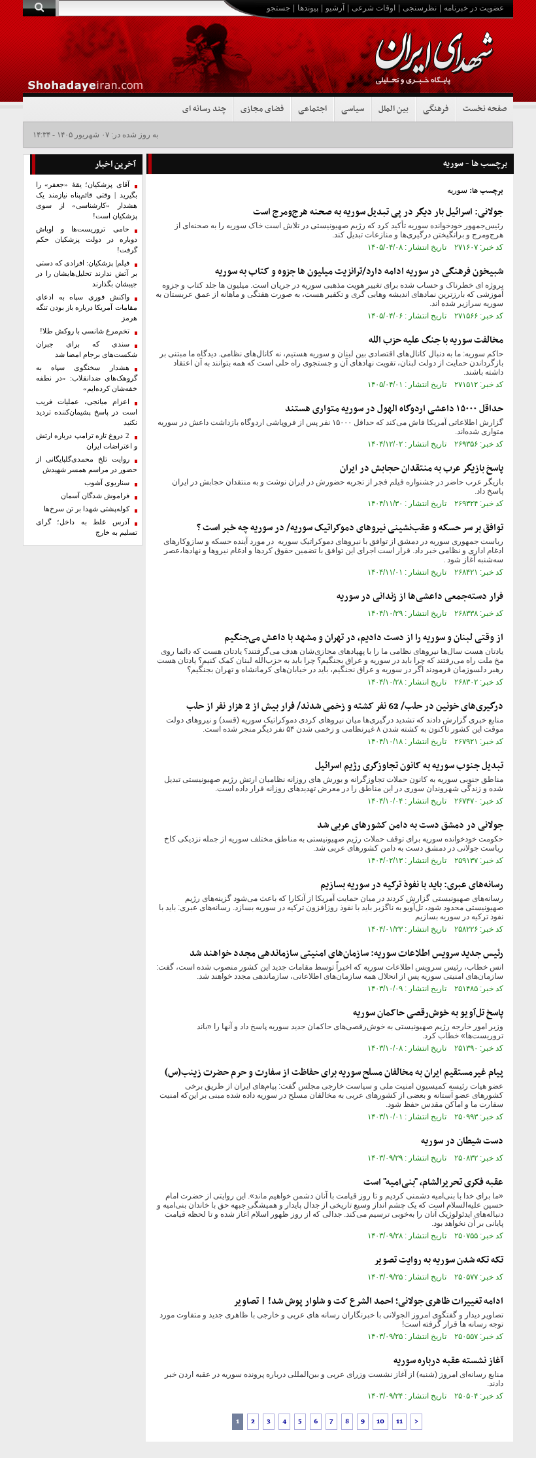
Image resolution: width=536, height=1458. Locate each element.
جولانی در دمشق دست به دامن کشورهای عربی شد (410, 825)
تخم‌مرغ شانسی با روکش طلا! (84, 331)
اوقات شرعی (373, 7)
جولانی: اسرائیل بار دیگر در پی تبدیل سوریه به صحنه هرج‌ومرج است (378, 212)
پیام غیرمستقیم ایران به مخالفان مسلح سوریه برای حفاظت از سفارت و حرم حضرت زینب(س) (334, 1072)
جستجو (278, 7)
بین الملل (393, 109)
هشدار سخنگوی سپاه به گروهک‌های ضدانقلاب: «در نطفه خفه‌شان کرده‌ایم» (86, 378)
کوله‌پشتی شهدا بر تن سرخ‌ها (86, 509)
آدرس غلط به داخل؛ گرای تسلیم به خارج (86, 527)
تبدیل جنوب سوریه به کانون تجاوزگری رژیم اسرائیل (409, 766)
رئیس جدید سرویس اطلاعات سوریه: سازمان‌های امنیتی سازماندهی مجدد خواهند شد (346, 953)
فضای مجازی (262, 109)
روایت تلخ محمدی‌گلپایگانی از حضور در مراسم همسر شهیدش (86, 464)
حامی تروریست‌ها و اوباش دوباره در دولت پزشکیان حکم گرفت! (86, 240)
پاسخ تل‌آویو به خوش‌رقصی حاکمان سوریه (428, 1013)
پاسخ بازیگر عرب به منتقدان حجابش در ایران (421, 468)
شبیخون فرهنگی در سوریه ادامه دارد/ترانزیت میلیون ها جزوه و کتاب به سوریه (359, 271)
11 (399, 1422)
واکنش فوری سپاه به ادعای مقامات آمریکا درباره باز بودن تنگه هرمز (86, 308)
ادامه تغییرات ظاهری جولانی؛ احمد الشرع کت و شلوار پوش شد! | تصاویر (368, 1301)
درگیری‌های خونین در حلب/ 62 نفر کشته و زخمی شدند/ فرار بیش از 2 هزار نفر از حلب (344, 706)
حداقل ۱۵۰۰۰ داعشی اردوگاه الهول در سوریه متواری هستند (394, 409)
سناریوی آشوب (106, 482)
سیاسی (352, 109)
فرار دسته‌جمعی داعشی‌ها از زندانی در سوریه (420, 596)
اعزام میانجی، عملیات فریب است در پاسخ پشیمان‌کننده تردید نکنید (86, 412)
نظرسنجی (420, 7)
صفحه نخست (485, 109)
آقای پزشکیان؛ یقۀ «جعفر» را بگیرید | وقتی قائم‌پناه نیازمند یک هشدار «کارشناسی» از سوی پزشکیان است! (86, 200)
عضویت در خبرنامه (474, 7)
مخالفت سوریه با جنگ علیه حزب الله (436, 340)
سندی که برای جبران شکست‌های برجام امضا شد (86, 349)
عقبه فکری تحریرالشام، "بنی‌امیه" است (433, 1182)
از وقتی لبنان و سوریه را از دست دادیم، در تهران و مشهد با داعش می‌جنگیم (363, 638)
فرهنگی (435, 109)
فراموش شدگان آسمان (95, 496)
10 (380, 1422)
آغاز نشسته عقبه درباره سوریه (448, 1361)
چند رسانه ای (204, 109)
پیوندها (307, 7)
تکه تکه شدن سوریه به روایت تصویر (438, 1260)
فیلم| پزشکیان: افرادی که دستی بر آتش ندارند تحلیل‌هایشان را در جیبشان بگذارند (86, 274)
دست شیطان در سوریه (462, 1141)
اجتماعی (312, 109)
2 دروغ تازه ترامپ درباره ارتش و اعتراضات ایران (86, 441)
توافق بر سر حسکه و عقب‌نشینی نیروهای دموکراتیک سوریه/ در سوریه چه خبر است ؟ (350, 528)
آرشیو (335, 7)
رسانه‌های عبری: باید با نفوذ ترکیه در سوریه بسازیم (411, 885)
